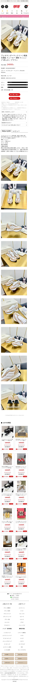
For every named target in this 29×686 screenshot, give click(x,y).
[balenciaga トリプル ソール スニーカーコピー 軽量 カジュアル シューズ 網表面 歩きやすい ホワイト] (21, 432)
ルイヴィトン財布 (7, 647)
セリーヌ (22, 616)
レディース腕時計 (22, 632)
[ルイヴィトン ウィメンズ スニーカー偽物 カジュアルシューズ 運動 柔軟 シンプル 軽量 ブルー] (21, 568)
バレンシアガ (22, 625)
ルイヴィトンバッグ (7, 635)
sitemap (14, 681)
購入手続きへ (14, 98)
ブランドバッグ (7, 613)
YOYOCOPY (15, 679)
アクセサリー (7, 625)
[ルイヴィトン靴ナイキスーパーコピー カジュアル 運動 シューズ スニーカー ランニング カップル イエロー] (7, 514)
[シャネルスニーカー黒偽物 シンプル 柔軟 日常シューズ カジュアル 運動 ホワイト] (21, 541)
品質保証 (6, 658)
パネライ (22, 641)
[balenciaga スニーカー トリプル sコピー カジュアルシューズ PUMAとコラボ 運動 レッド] (21, 459)
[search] (6, 6)
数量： (2, 87)
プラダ (21, 622)
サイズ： (3, 84)
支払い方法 (20, 654)
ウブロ (21, 635)
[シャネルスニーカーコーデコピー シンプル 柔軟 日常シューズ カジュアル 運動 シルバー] (7, 486)
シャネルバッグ (7, 632)
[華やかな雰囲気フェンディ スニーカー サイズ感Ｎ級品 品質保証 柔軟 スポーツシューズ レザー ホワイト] (7, 459)
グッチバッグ (7, 644)
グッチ (21, 610)
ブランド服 (7, 619)
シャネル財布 (7, 649)
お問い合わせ (7, 662)
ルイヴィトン (22, 607)
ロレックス (21, 613)
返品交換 (19, 658)
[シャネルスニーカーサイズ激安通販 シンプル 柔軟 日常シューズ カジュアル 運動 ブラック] (7, 432)
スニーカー (9, 75)
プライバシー (20, 662)
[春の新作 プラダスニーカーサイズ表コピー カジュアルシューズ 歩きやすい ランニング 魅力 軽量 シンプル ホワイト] (7, 568)
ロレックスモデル (22, 649)
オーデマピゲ (22, 644)
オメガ (21, 638)
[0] (26, 6)
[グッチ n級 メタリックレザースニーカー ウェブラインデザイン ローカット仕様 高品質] (21, 514)
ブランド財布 (7, 610)
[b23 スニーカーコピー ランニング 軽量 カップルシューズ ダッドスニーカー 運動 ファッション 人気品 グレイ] (21, 486)
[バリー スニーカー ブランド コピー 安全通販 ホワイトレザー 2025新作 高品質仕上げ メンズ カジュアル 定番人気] (7, 541)
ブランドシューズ (7, 616)
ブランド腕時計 (7, 607)
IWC (22, 647)
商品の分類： (4, 75)
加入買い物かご (15, 94)
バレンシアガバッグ (7, 641)
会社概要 (6, 654)
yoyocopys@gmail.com (13, 103)
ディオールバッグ (7, 638)
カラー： (3, 82)
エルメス (22, 619)
